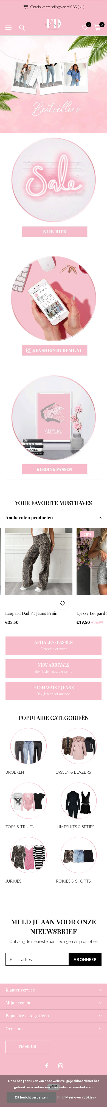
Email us (27, 1046)
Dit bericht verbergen (31, 1097)
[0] (97, 27)
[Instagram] (60, 1066)
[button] (8, 28)
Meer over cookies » (80, 1097)
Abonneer (85, 959)
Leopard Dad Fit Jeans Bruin (31, 613)
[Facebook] (46, 1066)
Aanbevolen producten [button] (29, 517)
